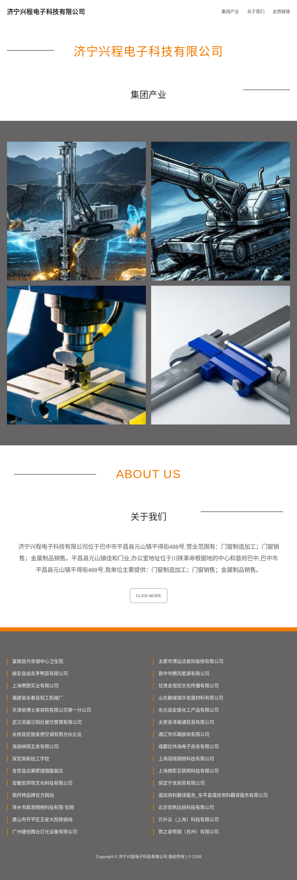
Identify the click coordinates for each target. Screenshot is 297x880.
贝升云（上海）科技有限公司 (188, 819)
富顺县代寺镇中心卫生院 (37, 661)
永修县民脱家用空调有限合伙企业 (47, 734)
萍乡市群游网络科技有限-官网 (43, 807)
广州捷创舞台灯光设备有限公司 (44, 831)
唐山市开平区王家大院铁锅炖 (42, 819)
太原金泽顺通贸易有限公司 (186, 722)
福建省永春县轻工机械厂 (37, 697)
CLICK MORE (148, 595)
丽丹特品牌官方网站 (33, 795)
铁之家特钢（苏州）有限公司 (188, 831)
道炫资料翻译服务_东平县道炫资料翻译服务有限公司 (213, 795)
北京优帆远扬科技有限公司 (186, 807)
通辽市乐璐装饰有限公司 (183, 734)
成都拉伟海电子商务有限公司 (188, 746)
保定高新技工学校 (30, 758)
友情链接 (281, 11)
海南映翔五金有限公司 (35, 746)
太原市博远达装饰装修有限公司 (190, 661)
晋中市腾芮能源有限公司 (183, 673)
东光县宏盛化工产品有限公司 (188, 710)
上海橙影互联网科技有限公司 (188, 770)
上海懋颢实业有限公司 (35, 685)
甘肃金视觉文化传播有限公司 (188, 685)
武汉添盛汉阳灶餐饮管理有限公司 (47, 722)
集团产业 (230, 11)
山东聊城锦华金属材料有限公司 (190, 697)
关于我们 (256, 11)
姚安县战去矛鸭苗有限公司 (40, 673)
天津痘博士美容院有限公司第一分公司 (51, 710)
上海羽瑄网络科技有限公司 (186, 758)
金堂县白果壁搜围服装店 (37, 770)
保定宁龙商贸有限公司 (181, 783)
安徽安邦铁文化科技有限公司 (42, 783)
